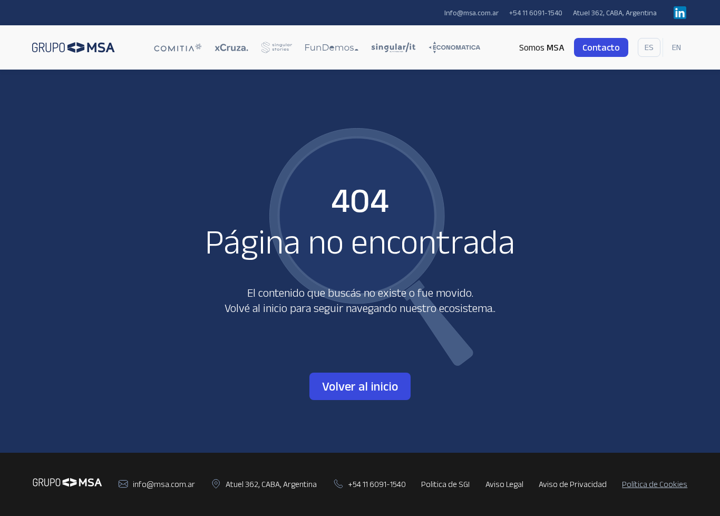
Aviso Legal (504, 484)
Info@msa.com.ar (471, 12)
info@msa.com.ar (164, 484)
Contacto (601, 47)
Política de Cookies (654, 484)
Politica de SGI (445, 484)
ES (649, 47)
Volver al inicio (360, 386)
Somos (542, 47)
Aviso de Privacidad (573, 484)
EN (676, 47)
